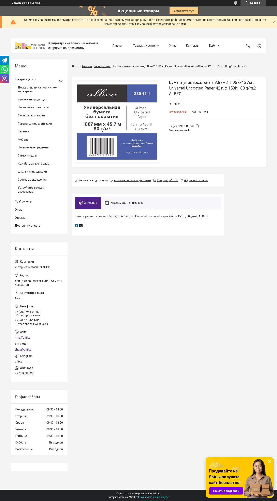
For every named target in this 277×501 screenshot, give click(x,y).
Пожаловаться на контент (155, 497)
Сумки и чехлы (27, 155)
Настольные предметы (33, 107)
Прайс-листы (23, 201)
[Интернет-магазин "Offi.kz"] (30, 45)
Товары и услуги (144, 45)
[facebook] (76, 226)
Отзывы (20, 217)
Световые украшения (32, 179)
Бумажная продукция (32, 99)
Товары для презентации (35, 123)
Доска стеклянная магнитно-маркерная (37, 89)
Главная (118, 45)
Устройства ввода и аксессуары (31, 189)
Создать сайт (19, 2)
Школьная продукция (32, 171)
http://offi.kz (22, 337)
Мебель (23, 139)
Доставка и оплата (27, 225)
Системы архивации (31, 115)
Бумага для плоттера (96, 66)
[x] (81, 226)
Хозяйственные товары (33, 163)
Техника (23, 131)
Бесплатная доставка (93, 180)
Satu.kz (156, 493)
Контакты (192, 45)
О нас (172, 45)
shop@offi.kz (23, 349)
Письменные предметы (33, 147)
